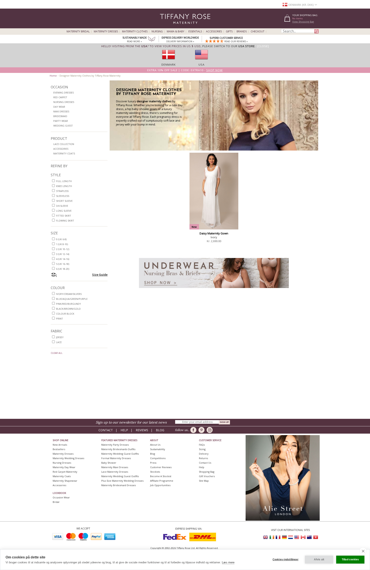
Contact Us (205, 462)
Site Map (204, 480)
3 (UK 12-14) (62, 254)
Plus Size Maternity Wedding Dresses (122, 480)
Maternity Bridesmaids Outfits (118, 449)
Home (53, 75)
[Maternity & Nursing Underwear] (214, 289)
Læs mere (228, 562)
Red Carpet (60, 97)
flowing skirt (65, 220)
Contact (105, 430)
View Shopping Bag (303, 21)
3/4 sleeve (62, 205)
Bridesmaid (60, 116)
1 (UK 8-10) (62, 244)
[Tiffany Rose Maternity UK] (266, 537)
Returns (203, 458)
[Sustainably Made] (151, 39)
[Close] (263, 46)
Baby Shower (108, 462)
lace (59, 342)
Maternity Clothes (135, 31)
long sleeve (64, 210)
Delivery (204, 453)
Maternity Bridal (78, 31)
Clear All (57, 352)
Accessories (214, 31)
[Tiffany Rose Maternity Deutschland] (284, 537)
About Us (155, 444)
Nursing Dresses (63, 102)
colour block (65, 313)
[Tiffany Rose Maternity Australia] (309, 537)
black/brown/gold (68, 308)
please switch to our (228, 46)
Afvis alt (319, 559)
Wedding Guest (63, 125)
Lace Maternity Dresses (114, 471)
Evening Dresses (63, 92)
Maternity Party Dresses (115, 444)
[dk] (168, 61)
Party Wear (60, 120)
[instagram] (210, 430)
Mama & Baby (175, 31)
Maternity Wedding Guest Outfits (120, 453)
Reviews (142, 430)
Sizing (202, 449)
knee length (64, 186)
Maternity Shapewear (65, 480)
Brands (242, 31)
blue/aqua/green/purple (72, 298)
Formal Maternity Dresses (116, 458)
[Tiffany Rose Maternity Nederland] (291, 537)
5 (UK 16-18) (62, 263)
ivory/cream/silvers (69, 294)
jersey (60, 337)
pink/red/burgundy (68, 303)
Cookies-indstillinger (285, 559)
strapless (62, 191)
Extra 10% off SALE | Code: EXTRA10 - (185, 70)
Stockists (155, 471)
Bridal (56, 502)
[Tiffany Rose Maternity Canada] (303, 537)
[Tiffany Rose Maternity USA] (297, 537)
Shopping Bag (206, 471)
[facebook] (194, 430)
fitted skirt (63, 215)
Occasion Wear (61, 497)
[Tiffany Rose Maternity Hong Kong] (315, 537)
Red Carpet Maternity (65, 471)
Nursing (157, 31)
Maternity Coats (64, 153)
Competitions (158, 458)
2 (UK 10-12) (62, 249)
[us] (201, 61)
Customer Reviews (161, 467)
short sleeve (64, 200)
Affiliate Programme (161, 480)
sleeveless (62, 196)
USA (201, 64)
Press (153, 462)
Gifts (229, 31)
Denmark (168, 64)
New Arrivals (60, 444)
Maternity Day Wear (64, 467)
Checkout (257, 31)
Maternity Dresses (106, 31)
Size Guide (99, 274)
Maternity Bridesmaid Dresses (118, 485)
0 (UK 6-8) (61, 239)
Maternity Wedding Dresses (68, 458)
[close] (363, 551)
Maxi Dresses (61, 111)
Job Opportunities (160, 485)
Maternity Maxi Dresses (114, 467)
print (59, 318)
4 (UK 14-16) (62, 259)
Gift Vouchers (207, 476)
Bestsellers (59, 449)
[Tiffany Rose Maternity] (165, 26)
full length (64, 181)
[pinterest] (202, 430)
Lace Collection (63, 144)
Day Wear (59, 106)
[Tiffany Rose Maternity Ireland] (272, 537)
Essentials (195, 31)
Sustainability (157, 449)
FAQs (202, 444)
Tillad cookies (350, 559)
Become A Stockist (160, 476)
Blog (160, 430)
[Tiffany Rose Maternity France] (278, 537)
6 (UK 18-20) (62, 268)
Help (124, 430)
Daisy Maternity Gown (214, 233)
